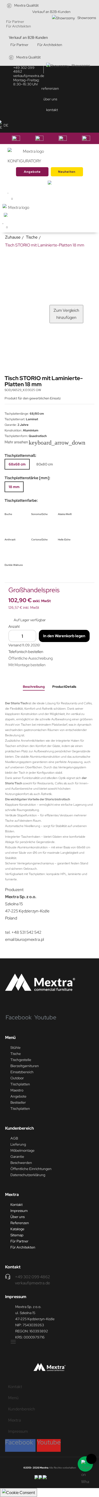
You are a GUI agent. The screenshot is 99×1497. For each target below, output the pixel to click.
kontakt (52, 109)
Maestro (16, 1090)
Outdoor (17, 1078)
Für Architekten (18, 26)
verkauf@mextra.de (28, 75)
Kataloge (17, 1229)
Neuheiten (66, 171)
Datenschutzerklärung (27, 1175)
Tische (15, 1053)
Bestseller (18, 1102)
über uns (50, 99)
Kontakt (16, 1204)
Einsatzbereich (22, 1072)
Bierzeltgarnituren (24, 1066)
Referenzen (19, 1223)
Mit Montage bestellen (26, 664)
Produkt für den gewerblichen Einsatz (33, 398)
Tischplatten (20, 1084)
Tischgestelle (20, 1059)
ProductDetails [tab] (64, 686)
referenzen (50, 88)
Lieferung (18, 1144)
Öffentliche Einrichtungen (31, 1168)
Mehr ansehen (20, 442)
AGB (14, 1138)
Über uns (17, 1216)
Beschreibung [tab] (34, 686)
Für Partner (15, 21)
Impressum (19, 1210)
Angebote (32, 171)
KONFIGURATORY (24, 161)
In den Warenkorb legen (64, 635)
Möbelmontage (22, 1150)
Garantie (17, 1156)
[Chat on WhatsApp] (85, 1464)
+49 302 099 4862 (24, 69)
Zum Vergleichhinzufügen (66, 314)
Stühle (15, 1047)
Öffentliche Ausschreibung (30, 658)
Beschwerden (21, 1162)
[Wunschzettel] (6, 221)
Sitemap (16, 1235)
